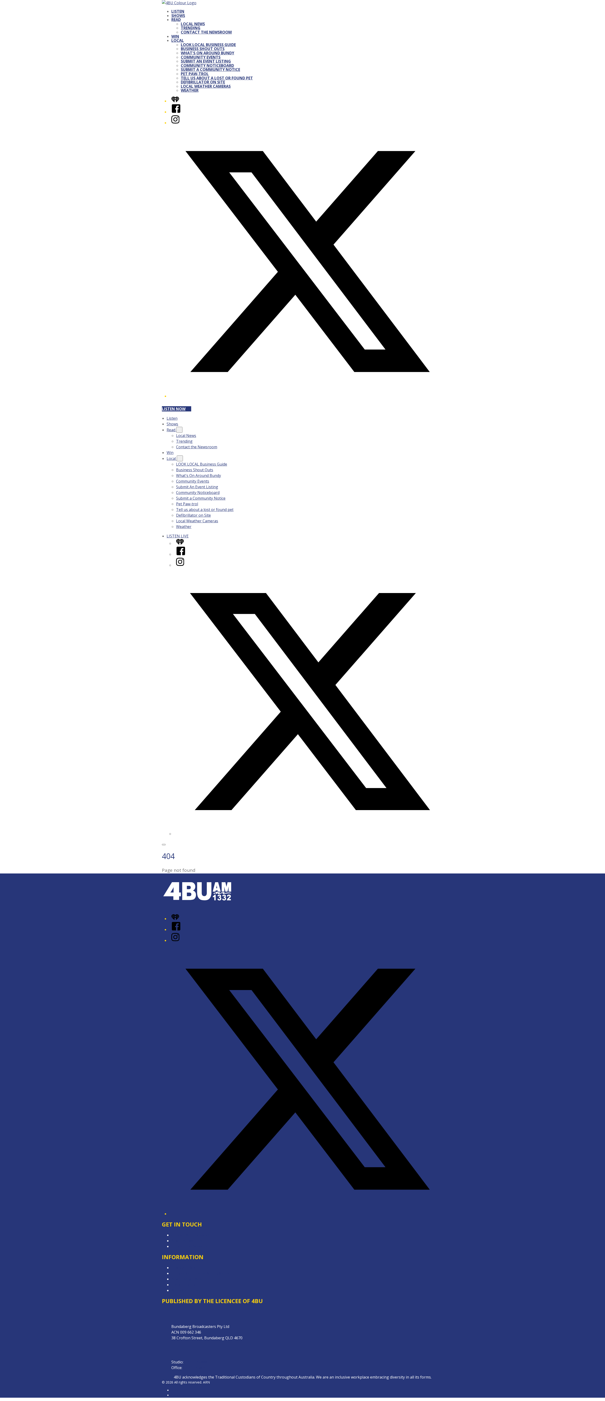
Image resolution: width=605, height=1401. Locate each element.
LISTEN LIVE (178, 536)
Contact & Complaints (190, 1235)
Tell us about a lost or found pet (217, 78)
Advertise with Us (186, 1240)
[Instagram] (175, 122)
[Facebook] (176, 111)
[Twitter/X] (307, 396)
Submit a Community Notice (210, 69)
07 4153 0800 (194, 1367)
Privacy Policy (183, 1267)
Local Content (183, 1284)
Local (177, 40)
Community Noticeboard (207, 65)
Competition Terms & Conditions (200, 1273)
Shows (178, 15)
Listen (177, 11)
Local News (193, 23)
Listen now (174, 408)
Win (175, 36)
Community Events (200, 57)
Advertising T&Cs (186, 1279)
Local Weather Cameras (206, 86)
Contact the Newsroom (206, 32)
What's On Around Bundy (207, 53)
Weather (190, 90)
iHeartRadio (180, 1395)
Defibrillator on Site (203, 82)
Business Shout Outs (203, 48)
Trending (190, 28)
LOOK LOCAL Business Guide (208, 44)
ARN (174, 1390)
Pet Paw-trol (195, 73)
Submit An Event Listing (206, 61)
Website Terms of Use (191, 1290)
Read (176, 19)
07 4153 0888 (195, 1362)
